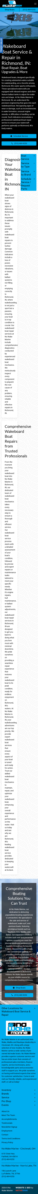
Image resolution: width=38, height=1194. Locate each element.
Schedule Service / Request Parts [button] (26, 184)
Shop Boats (9, 10)
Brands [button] (5, 1093)
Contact (5, 1135)
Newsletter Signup (9, 1127)
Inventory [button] (6, 1090)
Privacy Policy (7, 1142)
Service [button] (5, 1097)
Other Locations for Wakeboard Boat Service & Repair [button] (16, 1011)
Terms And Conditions (11, 1138)
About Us (5, 1111)
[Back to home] (12, 4)
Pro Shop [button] (6, 1101)
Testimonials (7, 1123)
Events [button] (5, 1105)
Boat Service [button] (25, 157)
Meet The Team (8, 1115)
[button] (35, 3)
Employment (7, 1131)
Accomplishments (9, 1119)
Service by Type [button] (25, 165)
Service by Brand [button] (26, 173)
